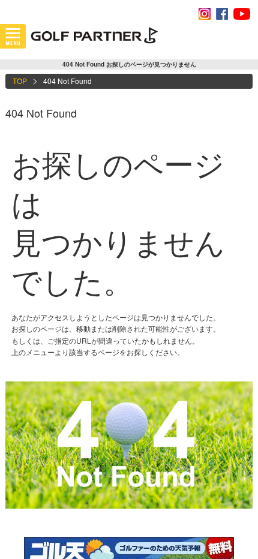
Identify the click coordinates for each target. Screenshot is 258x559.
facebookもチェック (222, 14)
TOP (20, 81)
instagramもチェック (205, 14)
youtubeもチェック (241, 14)
